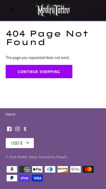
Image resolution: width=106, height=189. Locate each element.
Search (10, 114)
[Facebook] (9, 129)
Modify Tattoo (27, 157)
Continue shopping (39, 72)
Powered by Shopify (53, 157)
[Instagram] (17, 129)
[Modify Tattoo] (53, 10)
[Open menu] (12, 10)
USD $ (16, 143)
